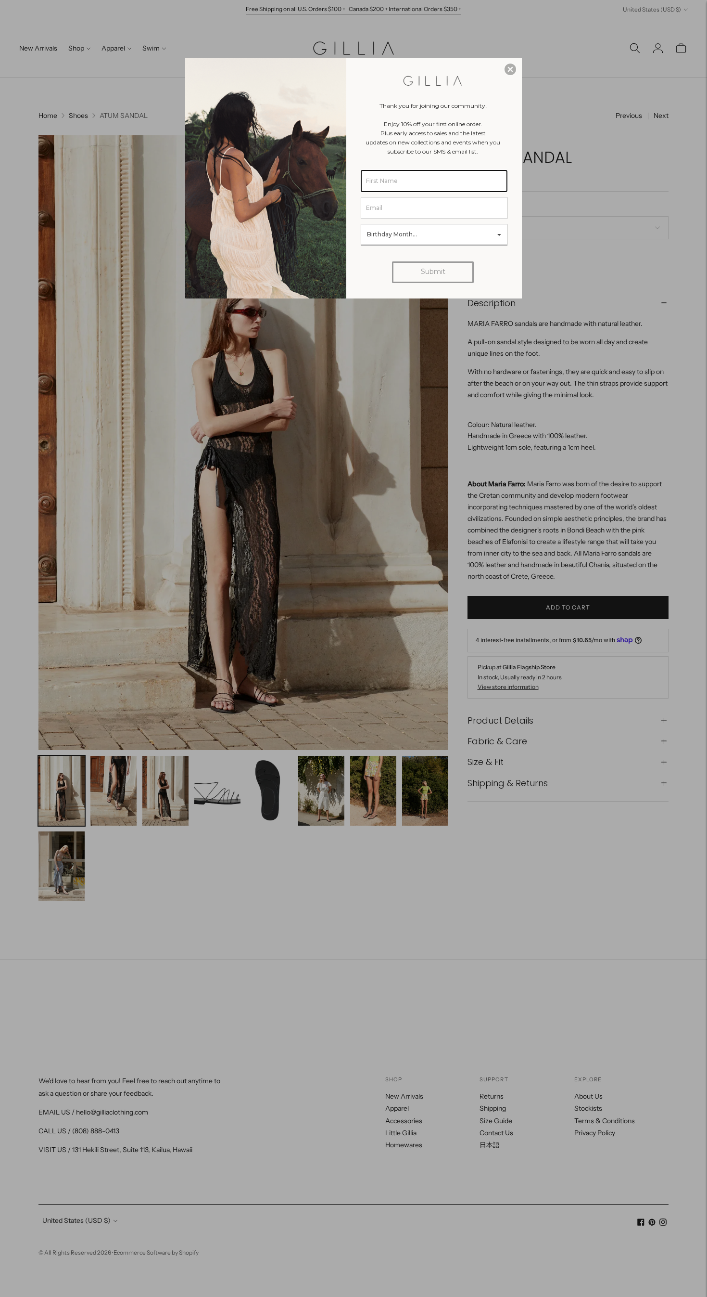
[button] (510, 69)
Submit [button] (433, 271)
